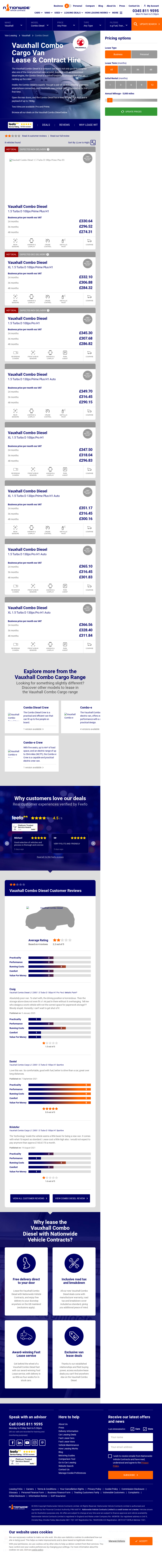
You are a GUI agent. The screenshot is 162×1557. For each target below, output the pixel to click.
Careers (30, 1489)
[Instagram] (35, 1443)
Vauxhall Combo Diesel (27, 206)
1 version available (32, 729)
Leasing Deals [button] (72, 12)
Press (61, 1427)
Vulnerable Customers (114, 1492)
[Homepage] (17, 7)
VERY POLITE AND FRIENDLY (27, 843)
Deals (46, 124)
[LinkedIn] (20, 1443)
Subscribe (129, 1475)
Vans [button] (47, 12)
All (111, 69)
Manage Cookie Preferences (72, 1473)
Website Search (66, 1466)
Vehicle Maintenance (69, 1445)
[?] (48, 149)
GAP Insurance (58, 1496)
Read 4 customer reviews (34, 136)
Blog (61, 1452)
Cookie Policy (111, 1489)
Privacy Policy (94, 1489)
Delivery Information (68, 1431)
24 (124, 69)
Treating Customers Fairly (86, 1492)
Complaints (133, 1492)
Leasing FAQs (15, 1489)
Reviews (64, 124)
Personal (77, 6)
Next (93, 843)
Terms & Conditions (46, 1489)
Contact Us (64, 1469)
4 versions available (89, 729)
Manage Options (117, 1541)
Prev (6, 843)
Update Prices (133, 111)
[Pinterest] (42, 1443)
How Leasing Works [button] (96, 12)
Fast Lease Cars (66, 1438)
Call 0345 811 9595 (26, 1424)
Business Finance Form (59, 1492)
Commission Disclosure (133, 1489)
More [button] (115, 12)
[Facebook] (12, 1443)
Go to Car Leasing (67, 1462)
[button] (13, 24)
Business (58, 6)
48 (151, 69)
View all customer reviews (28, 1198)
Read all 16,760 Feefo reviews (50, 857)
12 (152, 85)
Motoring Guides (67, 1455)
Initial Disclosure (17, 1496)
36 (138, 69)
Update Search (148, 24)
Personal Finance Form (32, 1492)
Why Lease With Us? (92, 124)
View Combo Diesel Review (70, 1198)
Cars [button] (37, 12)
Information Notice (38, 1496)
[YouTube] (27, 1443)
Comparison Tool (67, 1459)
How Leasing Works (68, 1448)
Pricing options (118, 38)
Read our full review (59, 136)
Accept (143, 1541)
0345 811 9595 (146, 11)
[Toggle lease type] (68, 6)
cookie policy (37, 1550)
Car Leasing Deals (67, 1434)
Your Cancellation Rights (72, 1489)
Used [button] (57, 12)
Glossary (13, 1492)
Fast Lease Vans (67, 1441)
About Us (63, 1424)
